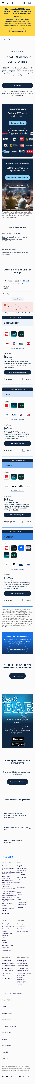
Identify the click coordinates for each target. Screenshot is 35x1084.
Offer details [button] (20, 95)
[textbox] (17, 288)
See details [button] (11, 367)
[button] (3, 3)
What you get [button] (8, 379)
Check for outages (8, 241)
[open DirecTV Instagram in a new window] (15, 1076)
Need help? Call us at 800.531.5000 (12, 994)
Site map (4, 1039)
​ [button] (29, 313)
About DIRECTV (6, 1000)
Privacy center (6, 1019)
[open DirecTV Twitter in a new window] (11, 1076)
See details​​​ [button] (28, 25)
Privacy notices (6, 1032)
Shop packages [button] (17, 31)
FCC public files (6, 1045)
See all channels (17, 348)
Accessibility (5, 1052)
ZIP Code (6, 286)
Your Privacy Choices (10, 1026)
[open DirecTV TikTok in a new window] (24, 1076)
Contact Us (5, 1058)
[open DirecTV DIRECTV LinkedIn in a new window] (3, 1076)
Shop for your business (17, 782)
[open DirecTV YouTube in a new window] (20, 1076)
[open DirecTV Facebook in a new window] (7, 1076)
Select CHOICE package (17, 443)
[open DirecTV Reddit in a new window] (28, 1076)
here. (8, 254)
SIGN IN (30, 3)
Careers (4, 1006)
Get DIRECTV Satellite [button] (17, 649)
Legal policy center (7, 1013)
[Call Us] (12, 3)
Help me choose (17, 676)
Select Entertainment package (17, 372)
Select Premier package (17, 593)
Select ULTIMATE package (17, 515)
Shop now (17, 85)
